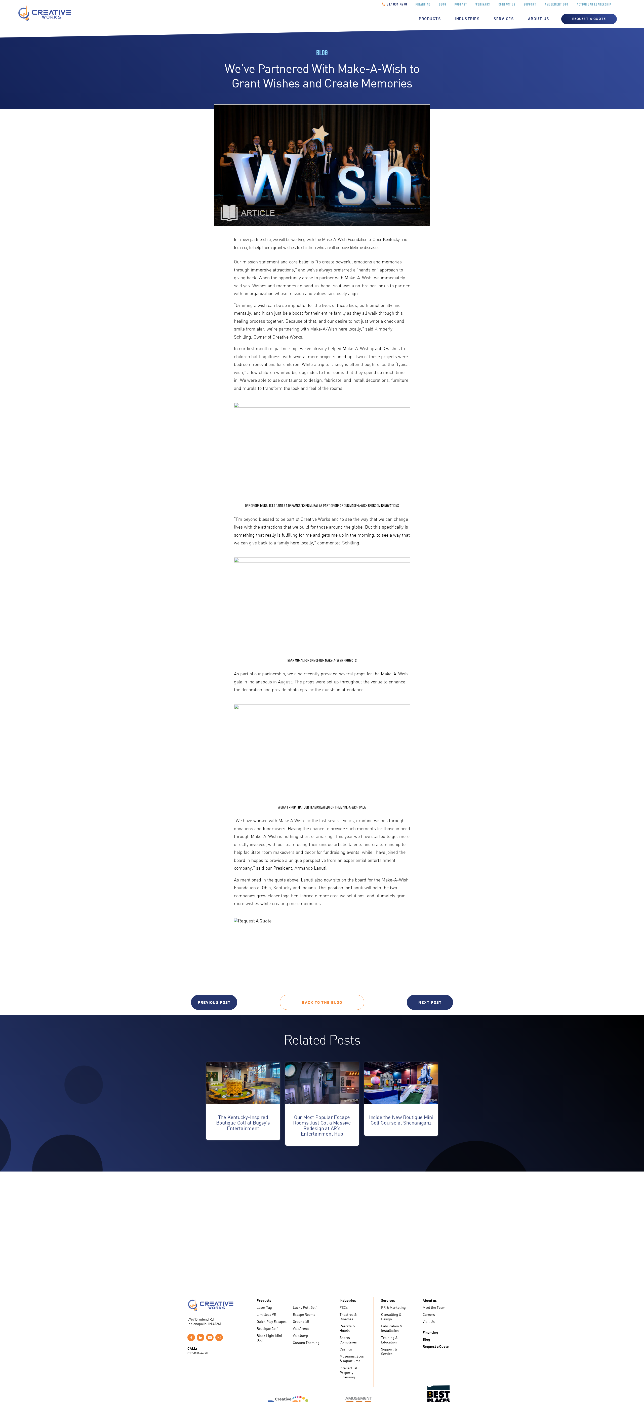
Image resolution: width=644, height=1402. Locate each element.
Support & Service (389, 1351)
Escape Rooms (304, 1314)
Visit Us (429, 1321)
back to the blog (322, 1002)
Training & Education (389, 1339)
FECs (344, 1307)
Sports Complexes (348, 1339)
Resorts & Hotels (347, 1328)
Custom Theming (306, 1342)
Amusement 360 (556, 5)
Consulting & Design (391, 1316)
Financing (423, 5)
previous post (214, 1002)
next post (429, 1002)
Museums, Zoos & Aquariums (352, 1358)
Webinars (482, 5)
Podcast (461, 5)
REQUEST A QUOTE (589, 19)
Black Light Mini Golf (269, 1337)
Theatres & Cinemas (348, 1316)
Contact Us (507, 5)
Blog (442, 5)
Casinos (346, 1349)
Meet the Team (434, 1307)
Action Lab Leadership (594, 5)
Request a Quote (436, 1346)
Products (430, 19)
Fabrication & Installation (391, 1328)
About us (538, 19)
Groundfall (301, 1321)
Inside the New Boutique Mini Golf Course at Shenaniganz (401, 1120)
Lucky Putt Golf (304, 1307)
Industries (467, 19)
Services (504, 19)
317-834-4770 (397, 5)
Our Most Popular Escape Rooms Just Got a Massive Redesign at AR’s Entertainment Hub (322, 1125)
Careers (429, 1314)
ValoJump (300, 1335)
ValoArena (301, 1328)
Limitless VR (266, 1314)
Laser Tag (264, 1307)
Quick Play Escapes (272, 1321)
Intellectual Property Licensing (348, 1372)
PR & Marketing (393, 1307)
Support (530, 5)
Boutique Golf (267, 1328)
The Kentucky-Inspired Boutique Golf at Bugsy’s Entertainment (243, 1122)
